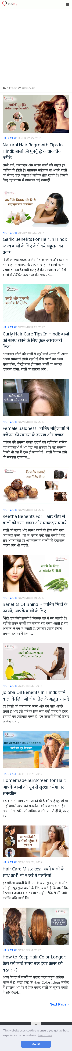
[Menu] (67, 4)
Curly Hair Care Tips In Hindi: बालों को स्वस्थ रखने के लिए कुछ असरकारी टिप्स (36, 340)
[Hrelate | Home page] (14, 4)
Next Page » (59, 1004)
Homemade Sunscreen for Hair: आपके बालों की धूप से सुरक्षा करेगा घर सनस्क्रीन (34, 786)
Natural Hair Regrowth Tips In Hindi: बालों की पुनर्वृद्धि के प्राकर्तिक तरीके (33, 151)
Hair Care (10, 138)
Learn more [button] (45, 1035)
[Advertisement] (36, 46)
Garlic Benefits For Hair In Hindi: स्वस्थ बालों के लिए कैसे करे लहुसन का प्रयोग (35, 245)
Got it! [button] (36, 1044)
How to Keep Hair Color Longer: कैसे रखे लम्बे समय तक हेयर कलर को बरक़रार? (34, 963)
